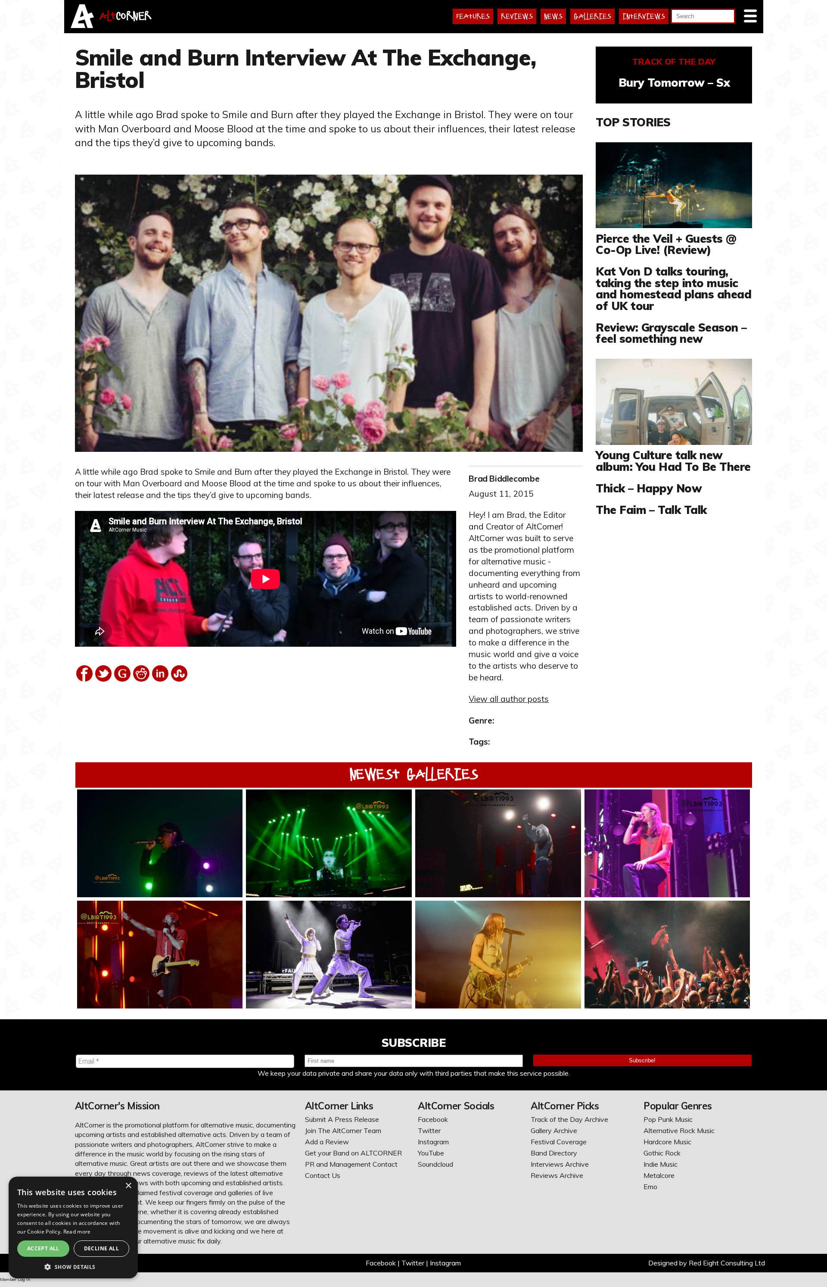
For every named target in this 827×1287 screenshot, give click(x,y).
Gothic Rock (662, 1153)
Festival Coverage (559, 1141)
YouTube (431, 1153)
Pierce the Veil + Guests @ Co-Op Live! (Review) (666, 244)
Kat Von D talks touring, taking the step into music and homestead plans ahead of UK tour (673, 288)
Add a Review (327, 1141)
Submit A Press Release (342, 1119)
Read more (77, 1231)
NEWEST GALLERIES (413, 774)
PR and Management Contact (351, 1164)
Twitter (429, 1130)
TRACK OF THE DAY (673, 61)
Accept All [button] (43, 1248)
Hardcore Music (667, 1141)
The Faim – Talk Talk (651, 509)
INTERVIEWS (643, 16)
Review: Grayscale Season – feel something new (671, 333)
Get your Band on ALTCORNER (353, 1153)
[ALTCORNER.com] (82, 25)
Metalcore (659, 1175)
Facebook (433, 1119)
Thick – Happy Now (649, 488)
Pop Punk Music (668, 1119)
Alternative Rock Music (679, 1130)
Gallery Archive (554, 1130)
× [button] (128, 1186)
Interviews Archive (560, 1164)
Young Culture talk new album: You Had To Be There (673, 460)
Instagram (433, 1141)
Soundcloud (435, 1164)
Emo (650, 1186)
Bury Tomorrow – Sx (674, 82)
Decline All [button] (101, 1248)
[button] (73, 1266)
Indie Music (661, 1164)
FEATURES (473, 16)
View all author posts (509, 699)
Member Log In (15, 1279)
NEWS (553, 16)
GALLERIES (592, 16)
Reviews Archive (557, 1175)
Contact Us (322, 1175)
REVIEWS (517, 16)
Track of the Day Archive (569, 1119)
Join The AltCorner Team (343, 1130)
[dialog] (73, 1227)
